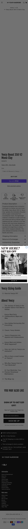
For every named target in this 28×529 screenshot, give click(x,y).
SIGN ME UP (14, 280)
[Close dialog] (27, 247)
